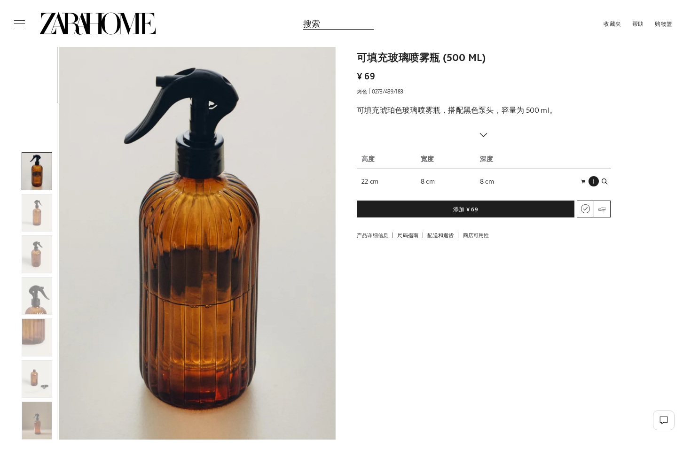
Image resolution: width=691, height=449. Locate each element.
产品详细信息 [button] (372, 235)
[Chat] (664, 420)
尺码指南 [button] (407, 235)
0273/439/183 (387, 91)
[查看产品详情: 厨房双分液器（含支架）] (509, 349)
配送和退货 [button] (440, 235)
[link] (97, 23)
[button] (197, 243)
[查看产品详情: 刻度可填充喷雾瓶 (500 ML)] (406, 349)
